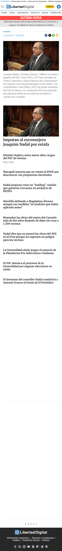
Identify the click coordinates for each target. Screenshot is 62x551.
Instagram (24, 546)
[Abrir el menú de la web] (3, 6)
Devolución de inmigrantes (37, 1)
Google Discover (33, 546)
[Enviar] (53, 35)
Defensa (45, 13)
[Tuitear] (49, 35)
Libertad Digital (31, 532)
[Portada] (20, 7)
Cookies (16, 540)
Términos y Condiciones (43, 538)
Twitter (19, 546)
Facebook (15, 546)
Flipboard (37, 546)
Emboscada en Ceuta (18, 1)
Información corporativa (18, 538)
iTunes (46, 546)
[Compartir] (46, 35)
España (12, 13)
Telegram (42, 546)
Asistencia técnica (31, 540)
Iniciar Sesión (59, 7)
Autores (45, 540)
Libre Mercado (23, 13)
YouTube (28, 546)
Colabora (49, 6)
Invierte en (35, 13)
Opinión (4, 13)
